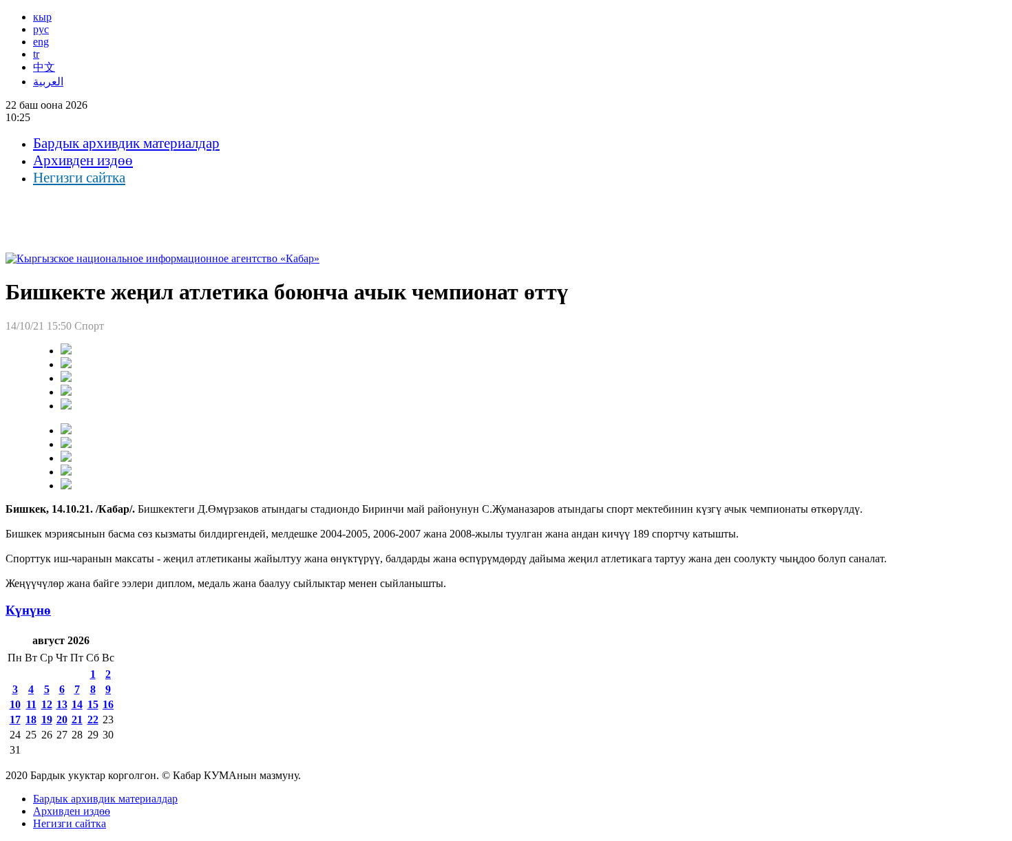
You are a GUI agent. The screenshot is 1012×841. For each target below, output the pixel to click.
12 (46, 704)
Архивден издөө (83, 160)
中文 (44, 67)
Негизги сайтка (79, 177)
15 (92, 704)
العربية (48, 81)
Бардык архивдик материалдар (126, 143)
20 (61, 719)
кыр (42, 17)
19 (46, 719)
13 (61, 704)
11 (31, 704)
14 (77, 704)
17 (15, 719)
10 (15, 704)
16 (108, 704)
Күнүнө (28, 610)
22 (92, 719)
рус (41, 29)
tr (36, 54)
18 (30, 719)
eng (41, 41)
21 (77, 719)
